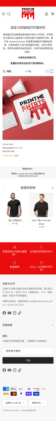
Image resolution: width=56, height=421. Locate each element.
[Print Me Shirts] (28, 13)
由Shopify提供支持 (29, 410)
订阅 (28, 360)
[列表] (52, 71)
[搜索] (10, 13)
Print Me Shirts (13, 410)
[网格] (47, 71)
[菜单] (3, 13)
